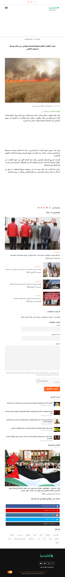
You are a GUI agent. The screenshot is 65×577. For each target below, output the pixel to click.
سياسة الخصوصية (31, 572)
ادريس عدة (19, 535)
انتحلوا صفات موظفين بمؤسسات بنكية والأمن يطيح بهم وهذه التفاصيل (35, 255)
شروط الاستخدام (23, 572)
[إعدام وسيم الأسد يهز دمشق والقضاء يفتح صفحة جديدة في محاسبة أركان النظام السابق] (57, 422)
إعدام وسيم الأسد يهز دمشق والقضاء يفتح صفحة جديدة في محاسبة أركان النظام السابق (29, 421)
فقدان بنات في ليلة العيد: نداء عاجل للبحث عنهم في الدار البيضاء (23, 269)
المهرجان (28, 535)
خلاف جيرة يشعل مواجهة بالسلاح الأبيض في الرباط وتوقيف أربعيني (32, 428)
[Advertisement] (32, 23)
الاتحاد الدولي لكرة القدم (19, 539)
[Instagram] (34, 2)
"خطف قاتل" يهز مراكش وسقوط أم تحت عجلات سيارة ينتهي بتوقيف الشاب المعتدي (29, 437)
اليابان (50, 539)
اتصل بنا (44, 572)
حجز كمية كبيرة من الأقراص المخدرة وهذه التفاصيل (27, 298)
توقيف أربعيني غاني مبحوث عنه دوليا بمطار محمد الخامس (25, 284)
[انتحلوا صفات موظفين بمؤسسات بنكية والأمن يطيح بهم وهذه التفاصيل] (32, 233)
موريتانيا (12, 535)
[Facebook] (37, 2)
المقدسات (55, 535)
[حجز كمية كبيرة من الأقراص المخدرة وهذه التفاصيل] (51, 299)
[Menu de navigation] (6, 7)
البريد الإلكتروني (56, 334)
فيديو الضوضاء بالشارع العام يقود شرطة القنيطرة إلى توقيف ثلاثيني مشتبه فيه (29, 412)
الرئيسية (37, 39)
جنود (44, 539)
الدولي (40, 535)
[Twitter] (31, 2)
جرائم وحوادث (28, 39)
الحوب (34, 535)
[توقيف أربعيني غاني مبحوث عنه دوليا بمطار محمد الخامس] (51, 284)
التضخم (56, 539)
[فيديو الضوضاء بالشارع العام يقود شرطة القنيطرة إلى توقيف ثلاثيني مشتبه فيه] (57, 413)
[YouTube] (28, 2)
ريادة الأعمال (32, 539)
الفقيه (57, 542)
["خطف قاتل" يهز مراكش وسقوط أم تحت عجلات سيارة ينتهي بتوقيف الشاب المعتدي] (57, 438)
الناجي (9, 539)
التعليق (58, 344)
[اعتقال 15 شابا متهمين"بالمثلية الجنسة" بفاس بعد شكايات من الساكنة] (57, 405)
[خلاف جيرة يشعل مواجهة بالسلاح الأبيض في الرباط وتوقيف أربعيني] (57, 430)
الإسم (58, 325)
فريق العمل (39, 572)
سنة (39, 539)
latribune (48, 535)
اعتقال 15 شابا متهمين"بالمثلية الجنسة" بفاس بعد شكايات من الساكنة (30, 403)
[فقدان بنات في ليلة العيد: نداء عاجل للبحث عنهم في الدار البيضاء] (51, 270)
